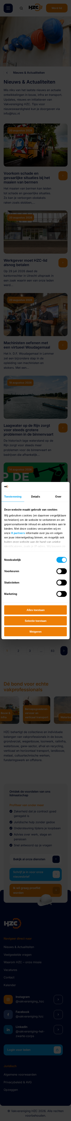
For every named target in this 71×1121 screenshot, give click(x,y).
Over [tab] (58, 496)
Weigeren (35, 631)
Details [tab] (35, 496)
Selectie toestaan (35, 620)
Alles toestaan (36, 610)
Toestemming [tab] (12, 496)
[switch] (61, 571)
